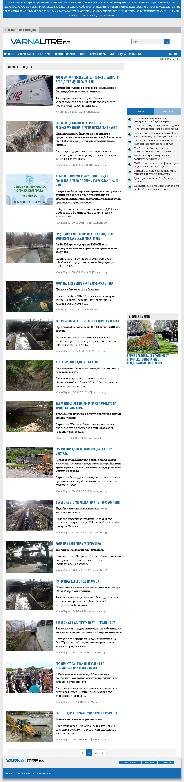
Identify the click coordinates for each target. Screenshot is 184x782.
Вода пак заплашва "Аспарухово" (79, 543)
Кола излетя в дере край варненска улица (85, 283)
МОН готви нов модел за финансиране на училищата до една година (157, 164)
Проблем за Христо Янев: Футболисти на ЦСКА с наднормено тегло (156, 187)
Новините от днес (168, 59)
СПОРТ (83, 54)
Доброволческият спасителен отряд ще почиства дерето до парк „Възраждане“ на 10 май (87, 180)
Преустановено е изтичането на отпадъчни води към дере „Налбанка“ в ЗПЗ (85, 236)
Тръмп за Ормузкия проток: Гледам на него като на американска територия (157, 126)
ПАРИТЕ (70, 54)
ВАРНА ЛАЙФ (98, 54)
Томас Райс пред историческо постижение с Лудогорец (151, 157)
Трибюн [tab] (140, 111)
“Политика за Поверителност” (97, 11)
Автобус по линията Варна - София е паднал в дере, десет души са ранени (87, 79)
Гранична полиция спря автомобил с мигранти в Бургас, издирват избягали (157, 134)
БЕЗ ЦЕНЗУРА (117, 54)
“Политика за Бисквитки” (138, 11)
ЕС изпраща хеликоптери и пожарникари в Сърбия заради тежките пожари (152, 121)
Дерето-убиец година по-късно (77, 362)
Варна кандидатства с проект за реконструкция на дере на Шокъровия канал (86, 125)
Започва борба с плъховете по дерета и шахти (87, 321)
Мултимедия (27, 30)
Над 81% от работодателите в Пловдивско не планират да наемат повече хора (155, 151)
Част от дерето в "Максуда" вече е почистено (86, 713)
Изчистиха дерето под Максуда (77, 581)
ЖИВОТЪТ (135, 54)
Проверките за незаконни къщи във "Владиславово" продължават (80, 666)
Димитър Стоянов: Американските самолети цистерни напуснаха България (155, 174)
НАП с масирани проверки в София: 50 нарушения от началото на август (157, 142)
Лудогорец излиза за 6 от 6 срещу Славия (153, 179)
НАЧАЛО (9, 54)
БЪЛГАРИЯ (44, 54)
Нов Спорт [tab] (167, 111)
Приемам (107, 15)
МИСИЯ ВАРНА (26, 54)
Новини (10, 30)
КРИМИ (58, 54)
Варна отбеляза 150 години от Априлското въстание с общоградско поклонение (148, 359)
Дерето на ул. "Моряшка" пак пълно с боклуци (88, 502)
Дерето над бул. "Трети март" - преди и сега (86, 622)
